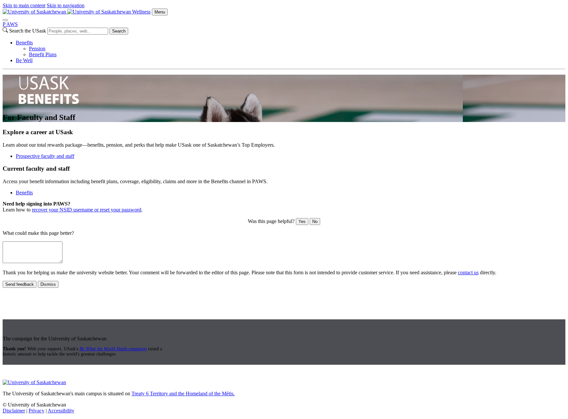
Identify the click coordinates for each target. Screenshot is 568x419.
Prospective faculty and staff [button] (45, 156)
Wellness (141, 11)
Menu (159, 12)
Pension (37, 48)
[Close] (5, 20)
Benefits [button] (24, 192)
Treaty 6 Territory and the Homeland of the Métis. (183, 393)
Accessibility (61, 410)
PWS (10, 24)
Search (119, 31)
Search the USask (27, 31)
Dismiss (48, 284)
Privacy (36, 410)
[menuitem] (290, 49)
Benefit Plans (43, 54)
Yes (302, 221)
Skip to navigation (65, 5)
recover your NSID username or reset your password (86, 209)
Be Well (24, 60)
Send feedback (19, 284)
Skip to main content (24, 5)
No (315, 221)
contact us (468, 272)
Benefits (24, 42)
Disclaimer (14, 410)
